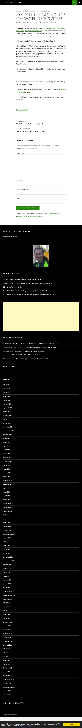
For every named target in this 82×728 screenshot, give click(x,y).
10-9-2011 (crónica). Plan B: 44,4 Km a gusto (31, 130)
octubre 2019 (7, 434)
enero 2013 (7, 626)
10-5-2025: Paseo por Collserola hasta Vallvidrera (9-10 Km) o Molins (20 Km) (28, 295)
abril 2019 (6, 450)
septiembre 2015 (9, 534)
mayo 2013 (6, 610)
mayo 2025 (6, 392)
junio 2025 (6, 389)
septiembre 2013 (9, 595)
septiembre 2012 (9, 641)
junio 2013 (6, 607)
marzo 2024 (7, 404)
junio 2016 (6, 515)
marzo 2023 (7, 412)
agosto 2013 (7, 599)
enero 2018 (7, 477)
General (47, 11)
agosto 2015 (7, 538)
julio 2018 (6, 465)
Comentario (21, 153)
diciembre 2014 (8, 557)
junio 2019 (6, 446)
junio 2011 (6, 695)
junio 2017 (6, 488)
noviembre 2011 (8, 679)
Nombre (19, 180)
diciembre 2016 (8, 507)
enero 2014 (7, 584)
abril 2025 (6, 396)
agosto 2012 (7, 645)
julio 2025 (6, 385)
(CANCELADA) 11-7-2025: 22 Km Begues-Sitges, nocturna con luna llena (27, 283)
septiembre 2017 (9, 484)
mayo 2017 (6, 492)
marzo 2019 (7, 454)
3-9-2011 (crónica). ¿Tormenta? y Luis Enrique (32, 122)
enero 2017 (7, 503)
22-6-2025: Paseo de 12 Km (12, 287)
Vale (71, 725)
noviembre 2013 (8, 591)
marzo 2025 (7, 400)
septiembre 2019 (9, 438)
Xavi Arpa (36, 22)
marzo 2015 (7, 549)
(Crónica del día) (22, 110)
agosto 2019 (7, 442)
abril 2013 (6, 614)
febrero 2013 (7, 622)
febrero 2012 (7, 668)
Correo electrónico (23, 189)
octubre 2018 (7, 461)
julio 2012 (6, 649)
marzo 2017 (7, 499)
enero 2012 (7, 672)
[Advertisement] (41, 316)
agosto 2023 (7, 408)
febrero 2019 (7, 457)
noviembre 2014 (8, 561)
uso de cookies (25, 726)
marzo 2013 (7, 618)
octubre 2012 (7, 637)
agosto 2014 (7, 568)
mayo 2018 (6, 469)
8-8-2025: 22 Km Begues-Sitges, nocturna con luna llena (22, 279)
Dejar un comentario (49, 22)
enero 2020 (7, 423)
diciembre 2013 (8, 587)
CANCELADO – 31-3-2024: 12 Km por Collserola (28, 351)
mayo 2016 (6, 519)
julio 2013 (6, 603)
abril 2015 (6, 545)
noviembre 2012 (8, 633)
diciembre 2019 (8, 427)
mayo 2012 (6, 656)
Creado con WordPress (10, 714)
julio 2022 (6, 419)
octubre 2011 (7, 683)
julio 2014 (6, 572)
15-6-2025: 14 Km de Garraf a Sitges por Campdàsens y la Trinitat (25, 291)
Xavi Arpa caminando (12, 2)
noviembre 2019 (8, 431)
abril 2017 (6, 496)
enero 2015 (7, 553)
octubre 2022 (7, 415)
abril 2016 (6, 522)
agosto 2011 (7, 691)
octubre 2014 (7, 565)
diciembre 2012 (8, 630)
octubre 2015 (7, 530)
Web (17, 198)
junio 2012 (6, 653)
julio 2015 (6, 542)
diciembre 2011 (8, 675)
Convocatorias (37, 11)
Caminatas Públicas (23, 11)
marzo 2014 (7, 580)
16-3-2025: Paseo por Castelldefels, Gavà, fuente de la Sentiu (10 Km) (35, 343)
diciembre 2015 (8, 526)
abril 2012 (6, 660)
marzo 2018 (7, 473)
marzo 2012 (7, 664)
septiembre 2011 (9, 687)
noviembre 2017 (8, 480)
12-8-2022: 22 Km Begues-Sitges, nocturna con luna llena (31, 359)
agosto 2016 (7, 511)
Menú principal (79, 2)
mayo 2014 (6, 576)
